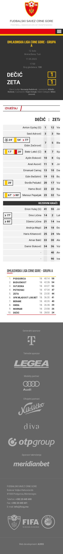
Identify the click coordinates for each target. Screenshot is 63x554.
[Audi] (31, 386)
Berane (17, 301)
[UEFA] (48, 522)
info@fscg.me (21, 507)
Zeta (16, 294)
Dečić (16, 313)
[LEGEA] (32, 363)
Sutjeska (18, 286)
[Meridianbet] (31, 464)
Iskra (16, 305)
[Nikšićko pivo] (31, 408)
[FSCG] (14, 522)
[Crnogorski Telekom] (31, 340)
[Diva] (31, 426)
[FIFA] (31, 522)
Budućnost (19, 282)
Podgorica (19, 278)
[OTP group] (31, 442)
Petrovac (18, 290)
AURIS (41, 544)
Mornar (17, 309)
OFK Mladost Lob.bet (25, 297)
